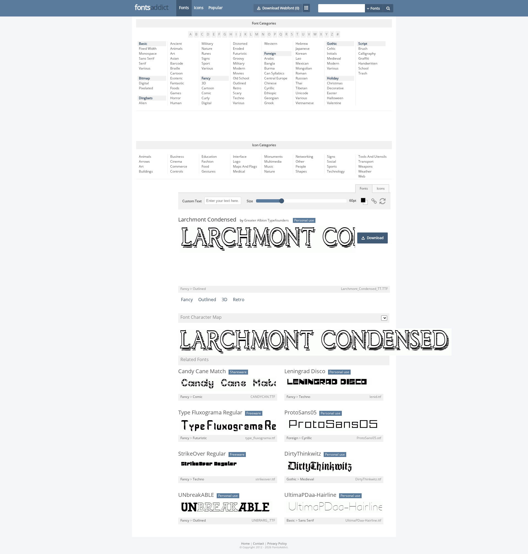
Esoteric (176, 78)
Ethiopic (270, 93)
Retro (237, 88)
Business (177, 157)
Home (245, 543)
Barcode (176, 63)
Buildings (146, 171)
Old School (241, 78)
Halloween (335, 98)
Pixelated (146, 88)
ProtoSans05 (300, 412)
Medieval (334, 58)
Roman (301, 73)
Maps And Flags (245, 166)
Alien (143, 103)
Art (172, 54)
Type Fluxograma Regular (210, 412)
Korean (301, 54)
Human (176, 103)
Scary (237, 93)
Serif (142, 63)
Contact (258, 543)
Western (270, 44)
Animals (176, 49)
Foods (174, 88)
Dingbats (146, 98)
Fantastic (177, 83)
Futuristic (240, 54)
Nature (207, 49)
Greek (269, 103)
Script (362, 44)
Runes (206, 54)
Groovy (238, 58)
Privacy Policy (277, 543)
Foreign (270, 54)
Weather (365, 171)
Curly (206, 98)
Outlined (239, 83)
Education (209, 157)
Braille (175, 68)
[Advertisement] (264, 125)
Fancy (206, 78)
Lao (298, 58)
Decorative (335, 88)
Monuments (273, 157)
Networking (304, 157)
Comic (206, 93)
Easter (332, 93)
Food (205, 166)
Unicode (302, 93)
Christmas (335, 83)
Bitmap (144, 78)
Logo (236, 162)
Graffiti (363, 58)
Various (144, 68)
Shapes (301, 171)
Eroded (238, 49)
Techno (238, 98)
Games (175, 93)
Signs (206, 58)
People (301, 166)
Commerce (178, 166)
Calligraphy (367, 54)
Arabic (269, 58)
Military (207, 44)
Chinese (270, 83)
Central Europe (275, 78)
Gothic (332, 44)
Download (375, 238)
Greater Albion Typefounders (266, 220)
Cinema (176, 162)
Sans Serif (146, 58)
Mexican (302, 63)
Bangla (269, 63)
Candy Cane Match (202, 371)
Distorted (240, 44)
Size (250, 201)
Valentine (334, 103)
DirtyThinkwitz (302, 453)
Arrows (144, 162)
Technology (336, 171)
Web (361, 176)
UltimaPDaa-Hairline (310, 495)
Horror (175, 98)
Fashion (207, 162)
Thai (299, 83)
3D (204, 83)
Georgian (271, 98)
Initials (332, 54)
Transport (365, 162)
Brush (362, 49)
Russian (301, 78)
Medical (239, 171)
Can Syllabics (274, 73)
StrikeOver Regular (202, 453)
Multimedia (273, 162)
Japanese (303, 49)
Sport (206, 63)
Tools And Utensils (372, 157)
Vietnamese (305, 103)
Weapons (365, 166)
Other (300, 162)
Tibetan (301, 88)
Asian (174, 58)
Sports (332, 166)
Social (331, 162)
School (363, 68)
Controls (176, 171)
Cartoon (176, 73)
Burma (269, 68)
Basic (143, 44)
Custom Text (192, 201)
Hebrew (302, 44)
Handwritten (367, 63)
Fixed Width (147, 49)
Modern (239, 68)
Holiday (333, 78)
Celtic (331, 49)
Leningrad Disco (304, 371)
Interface (240, 157)
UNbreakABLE (196, 495)
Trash (362, 73)
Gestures (209, 171)
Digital (144, 83)
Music (268, 166)
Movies (238, 73)
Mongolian (304, 68)
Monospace (148, 54)
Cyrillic (269, 88)
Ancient (176, 44)
